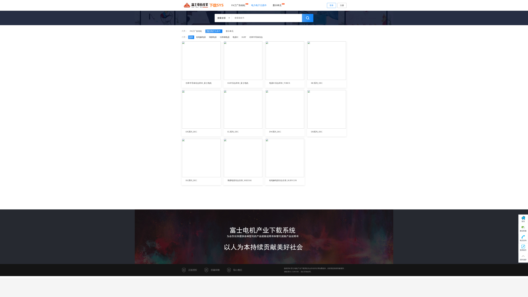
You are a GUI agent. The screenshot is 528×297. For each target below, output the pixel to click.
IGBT (244, 37)
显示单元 (277, 5)
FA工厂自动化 (238, 5)
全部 (191, 37)
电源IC (235, 37)
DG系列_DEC (191, 180)
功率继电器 (224, 37)
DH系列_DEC (316, 132)
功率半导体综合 (256, 37)
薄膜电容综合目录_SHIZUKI (239, 180)
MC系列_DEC (317, 83)
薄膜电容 (213, 37)
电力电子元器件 (259, 5)
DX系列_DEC (191, 132)
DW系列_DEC (275, 132)
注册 (342, 5)
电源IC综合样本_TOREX (279, 83)
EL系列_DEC (233, 132)
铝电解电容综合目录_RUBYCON (283, 180)
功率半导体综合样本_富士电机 (199, 83)
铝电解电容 (201, 37)
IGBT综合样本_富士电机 (237, 83)
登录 (331, 5)
